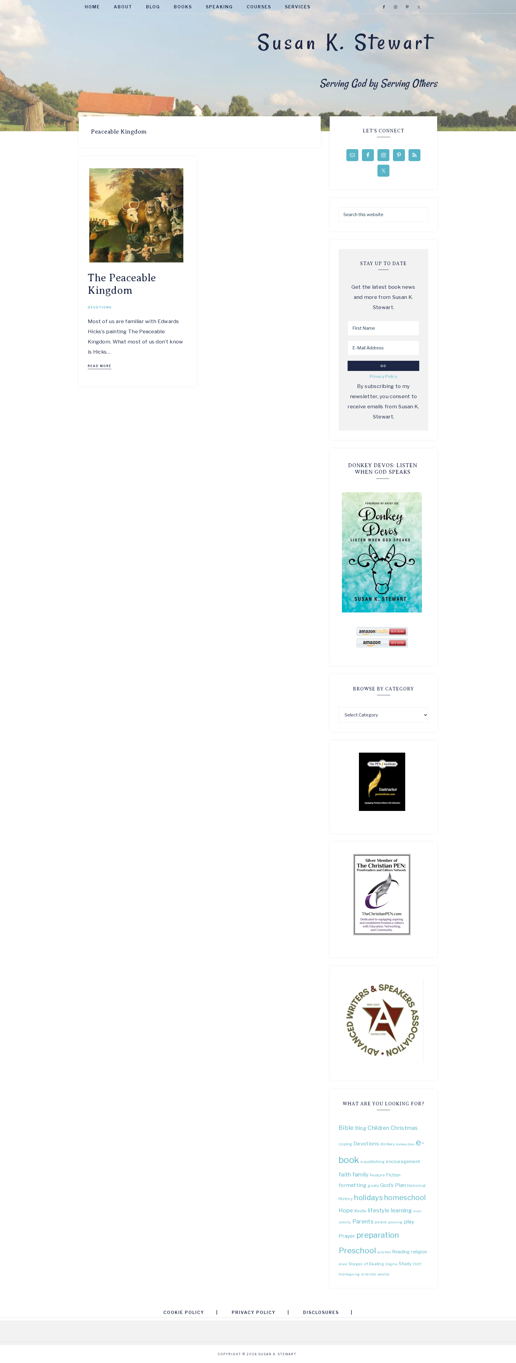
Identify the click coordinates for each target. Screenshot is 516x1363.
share (343, 1264)
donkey (387, 1144)
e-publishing (372, 1161)
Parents (363, 1221)
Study (405, 1263)
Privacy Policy (383, 376)
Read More (99, 366)
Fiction (393, 1175)
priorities (384, 1252)
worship (383, 1274)
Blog (360, 1128)
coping (345, 1144)
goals (373, 1185)
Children (378, 1127)
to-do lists (368, 1274)
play (409, 1221)
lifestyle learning (390, 1210)
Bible (346, 1127)
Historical (416, 1185)
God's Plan (393, 1185)
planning (395, 1222)
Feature (377, 1175)
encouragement (403, 1161)
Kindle (360, 1210)
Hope (346, 1210)
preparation (378, 1235)
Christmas (404, 1127)
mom (417, 1211)
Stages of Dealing (366, 1263)
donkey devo (405, 1144)
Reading (401, 1251)
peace (381, 1222)
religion (419, 1251)
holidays (368, 1197)
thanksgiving (349, 1274)
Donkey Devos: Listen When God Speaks (382, 468)
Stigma (391, 1264)
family (360, 1174)
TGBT (417, 1264)
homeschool (405, 1197)
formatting (352, 1185)
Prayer (347, 1236)
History (346, 1198)
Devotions (100, 307)
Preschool (357, 1250)
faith (345, 1174)
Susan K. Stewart (345, 42)
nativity (345, 1222)
